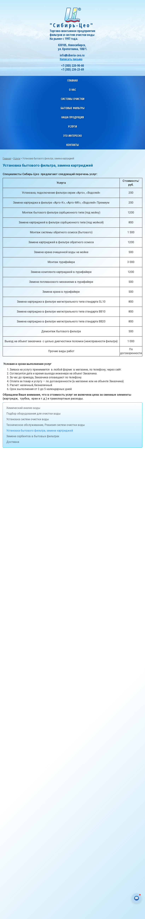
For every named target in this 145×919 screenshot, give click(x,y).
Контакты (72, 145)
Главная (72, 80)
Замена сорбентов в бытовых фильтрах (32, 436)
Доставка (12, 442)
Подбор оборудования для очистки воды (33, 413)
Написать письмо (71, 59)
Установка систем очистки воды (27, 419)
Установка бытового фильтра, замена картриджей (39, 430)
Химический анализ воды (23, 408)
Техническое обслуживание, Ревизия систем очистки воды (45, 425)
